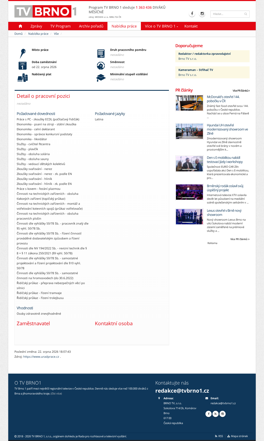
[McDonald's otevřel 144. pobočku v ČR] (189, 103)
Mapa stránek (239, 436)
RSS (220, 436)
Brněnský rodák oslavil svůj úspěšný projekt (225, 188)
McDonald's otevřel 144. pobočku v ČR (223, 98)
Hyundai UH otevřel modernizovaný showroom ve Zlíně (227, 129)
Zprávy (36, 26)
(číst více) (56, 393)
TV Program (60, 26)
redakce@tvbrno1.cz (223, 403)
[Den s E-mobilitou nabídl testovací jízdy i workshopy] (189, 163)
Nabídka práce (124, 26)
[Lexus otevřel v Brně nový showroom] (189, 216)
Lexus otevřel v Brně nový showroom (224, 212)
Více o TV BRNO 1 (160, 26)
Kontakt (191, 26)
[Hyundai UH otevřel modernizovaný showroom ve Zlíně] (189, 131)
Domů (18, 34)
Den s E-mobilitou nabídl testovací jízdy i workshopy (225, 159)
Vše (56, 34)
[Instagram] (202, 14)
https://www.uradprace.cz (41, 357)
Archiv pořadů (91, 26)
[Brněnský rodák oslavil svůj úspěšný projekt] (189, 192)
